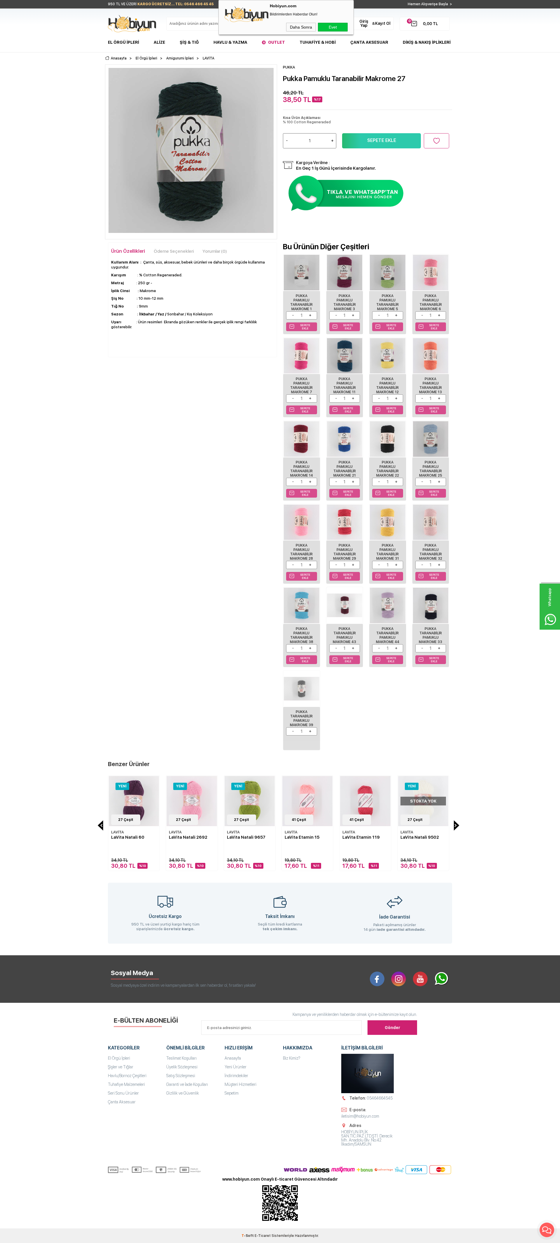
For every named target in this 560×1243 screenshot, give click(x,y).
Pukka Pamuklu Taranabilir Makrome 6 (430, 302)
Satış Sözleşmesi (180, 1075)
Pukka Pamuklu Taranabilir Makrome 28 (301, 552)
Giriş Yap (363, 23)
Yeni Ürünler (235, 1067)
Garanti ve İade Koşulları (187, 1084)
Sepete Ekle (381, 140)
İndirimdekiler (236, 1075)
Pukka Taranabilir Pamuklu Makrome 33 (430, 635)
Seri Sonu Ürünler (123, 1093)
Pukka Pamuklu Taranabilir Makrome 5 (387, 302)
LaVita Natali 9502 (419, 837)
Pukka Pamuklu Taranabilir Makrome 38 (301, 635)
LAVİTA (117, 832)
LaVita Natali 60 (127, 837)
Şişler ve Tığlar (120, 1067)
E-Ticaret (263, 1236)
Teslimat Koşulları (181, 1058)
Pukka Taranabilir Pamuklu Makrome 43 (344, 635)
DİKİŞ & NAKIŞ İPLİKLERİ (427, 42)
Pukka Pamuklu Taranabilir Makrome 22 (387, 468)
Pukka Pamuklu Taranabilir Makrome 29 (344, 552)
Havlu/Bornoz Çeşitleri (127, 1075)
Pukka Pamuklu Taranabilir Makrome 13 (430, 385)
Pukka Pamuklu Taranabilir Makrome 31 (387, 552)
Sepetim (232, 1093)
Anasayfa (233, 1058)
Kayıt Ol (383, 23)
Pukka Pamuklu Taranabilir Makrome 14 (301, 468)
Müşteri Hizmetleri (240, 1084)
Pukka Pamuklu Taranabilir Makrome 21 (344, 468)
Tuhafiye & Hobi (318, 42)
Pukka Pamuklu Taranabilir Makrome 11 (344, 385)
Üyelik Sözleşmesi (181, 1067)
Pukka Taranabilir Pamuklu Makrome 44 (387, 635)
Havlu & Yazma (230, 42)
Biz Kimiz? (291, 1058)
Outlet (276, 42)
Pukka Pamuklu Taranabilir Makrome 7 (301, 385)
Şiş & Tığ (189, 42)
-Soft (248, 1236)
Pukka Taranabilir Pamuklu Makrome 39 (301, 718)
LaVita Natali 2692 (188, 837)
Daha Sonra (301, 27)
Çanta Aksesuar (369, 42)
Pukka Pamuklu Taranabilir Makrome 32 (430, 552)
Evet (333, 27)
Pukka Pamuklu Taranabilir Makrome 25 (430, 468)
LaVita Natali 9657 (246, 837)
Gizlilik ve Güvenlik (182, 1093)
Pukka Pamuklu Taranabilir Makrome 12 (387, 385)
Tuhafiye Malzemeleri (126, 1084)
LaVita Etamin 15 (302, 837)
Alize (159, 42)
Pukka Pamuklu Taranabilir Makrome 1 (301, 302)
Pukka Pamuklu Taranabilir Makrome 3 (344, 302)
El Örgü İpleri (123, 42)
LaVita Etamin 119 (361, 837)
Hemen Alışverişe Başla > (430, 4)
